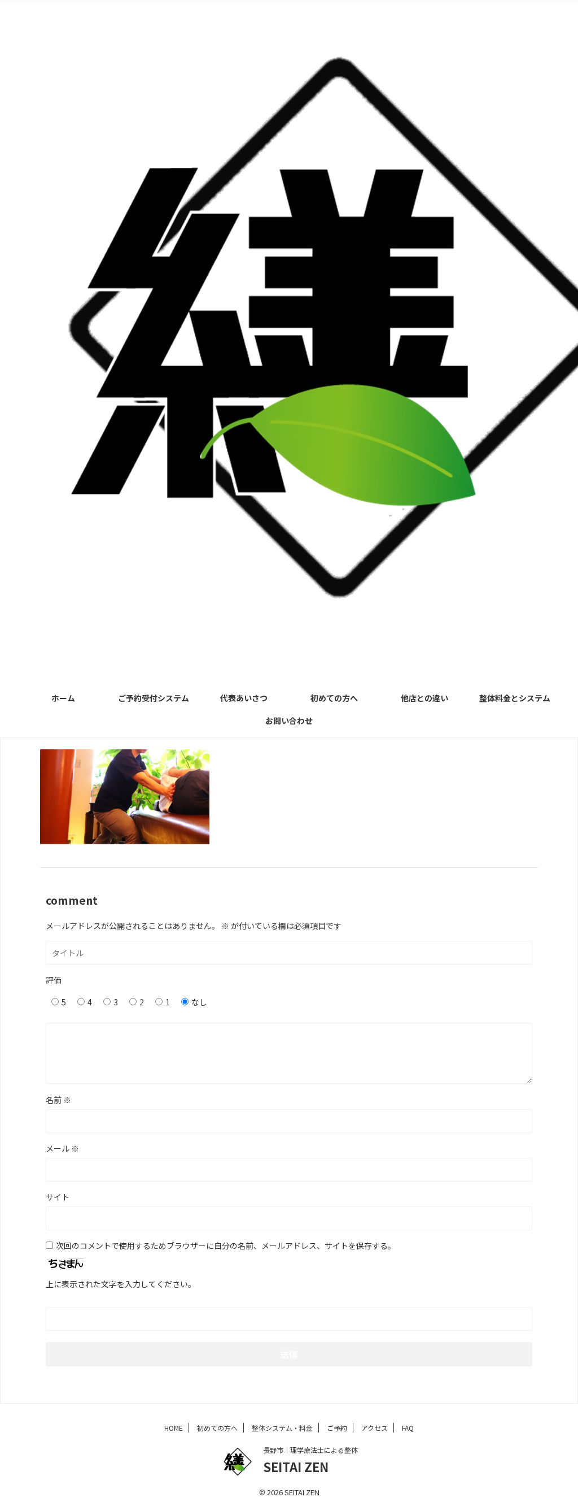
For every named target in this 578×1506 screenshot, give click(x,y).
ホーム (63, 698)
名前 (58, 1099)
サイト (57, 1197)
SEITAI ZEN (296, 1466)
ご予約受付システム (153, 698)
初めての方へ (334, 698)
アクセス (374, 1428)
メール (62, 1148)
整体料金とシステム (514, 698)
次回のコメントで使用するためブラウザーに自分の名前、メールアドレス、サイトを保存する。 (226, 1245)
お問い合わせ (289, 720)
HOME (173, 1428)
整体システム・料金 (282, 1428)
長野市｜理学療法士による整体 (310, 1450)
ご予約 (337, 1428)
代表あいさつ (244, 698)
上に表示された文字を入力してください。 (121, 1284)
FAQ (408, 1428)
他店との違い (424, 698)
